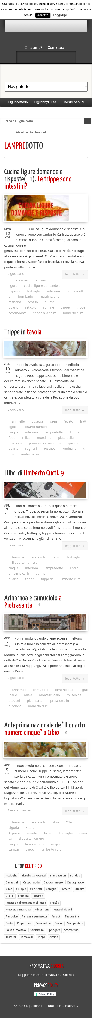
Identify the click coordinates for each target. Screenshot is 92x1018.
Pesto (9, 923)
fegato (68, 421)
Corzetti (65, 889)
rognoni (31, 448)
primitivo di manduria (45, 443)
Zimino (53, 937)
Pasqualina (72, 916)
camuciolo (40, 689)
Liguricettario (18, 102)
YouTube (69, 57)
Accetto (42, 15)
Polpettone (24, 923)
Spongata (54, 930)
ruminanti (69, 448)
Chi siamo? (33, 47)
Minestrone (42, 909)
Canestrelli (12, 882)
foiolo (56, 557)
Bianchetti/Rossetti (33, 875)
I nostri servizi (73, 102)
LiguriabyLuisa (45, 102)
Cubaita (79, 889)
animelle (18, 421)
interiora (53, 291)
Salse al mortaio (16, 930)
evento (32, 833)
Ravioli (59, 923)
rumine (48, 307)
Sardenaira (37, 930)
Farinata (23, 896)
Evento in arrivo (19, 810)
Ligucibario (16, 273)
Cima (9, 889)
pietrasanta (35, 700)
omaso (33, 302)
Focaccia (38, 896)
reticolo (30, 307)
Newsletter (57, 57)
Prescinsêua (43, 923)
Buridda (75, 875)
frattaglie (33, 291)
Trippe (41, 937)
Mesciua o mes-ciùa (18, 909)
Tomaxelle (27, 937)
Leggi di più (60, 15)
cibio (55, 822)
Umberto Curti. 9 (34, 473)
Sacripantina (75, 923)
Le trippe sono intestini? (38, 179)
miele (28, 695)
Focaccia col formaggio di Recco (26, 902)
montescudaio (49, 695)
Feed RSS (46, 57)
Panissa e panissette (34, 916)
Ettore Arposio (21, 830)
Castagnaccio (75, 882)
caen (53, 421)
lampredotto (54, 432)
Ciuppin (21, 889)
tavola (23, 332)
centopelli (38, 557)
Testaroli (11, 937)
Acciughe (11, 875)
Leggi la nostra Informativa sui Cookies (46, 975)
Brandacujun (58, 875)
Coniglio (51, 889)
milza (26, 437)
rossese (49, 448)
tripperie (47, 579)
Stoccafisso (71, 930)
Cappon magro (53, 882)
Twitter (35, 57)
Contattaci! (56, 47)
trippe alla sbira (44, 313)
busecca (37, 421)
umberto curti (73, 313)
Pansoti (56, 916)
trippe (65, 307)
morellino (44, 437)
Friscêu (54, 902)
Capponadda (31, 882)
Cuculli (10, 896)
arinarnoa (19, 689)
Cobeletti (36, 889)
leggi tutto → (74, 274)
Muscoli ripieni (62, 909)
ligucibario (25, 296)
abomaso (22, 280)
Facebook (23, 57)
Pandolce (12, 916)
